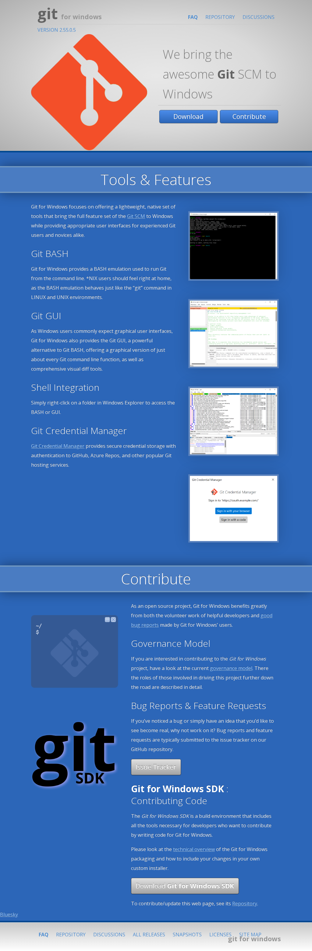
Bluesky (9, 914)
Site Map (250, 934)
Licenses (220, 934)
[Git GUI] (233, 333)
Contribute (249, 116)
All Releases (149, 934)
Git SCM (136, 216)
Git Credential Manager (57, 446)
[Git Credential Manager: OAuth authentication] (233, 507)
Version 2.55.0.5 (56, 30)
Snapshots (187, 934)
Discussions (259, 17)
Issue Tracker (156, 767)
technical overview (194, 849)
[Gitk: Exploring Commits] (233, 420)
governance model (231, 668)
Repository (220, 17)
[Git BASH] (233, 245)
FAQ (193, 17)
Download (188, 116)
